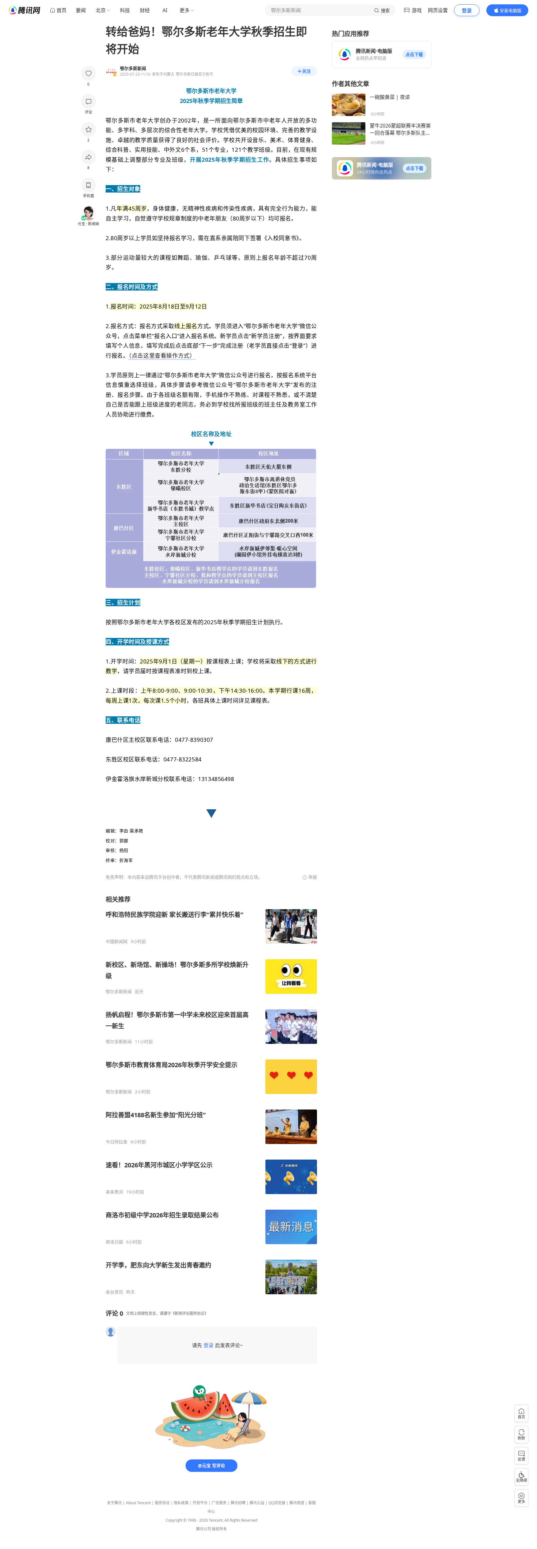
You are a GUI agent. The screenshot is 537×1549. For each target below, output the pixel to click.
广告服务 (219, 1502)
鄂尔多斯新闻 (119, 991)
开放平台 (200, 1502)
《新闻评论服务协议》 (189, 1313)
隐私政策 (181, 1502)
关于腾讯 (114, 1502)
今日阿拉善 (116, 1142)
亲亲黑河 (114, 1192)
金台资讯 (114, 1292)
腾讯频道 (296, 1502)
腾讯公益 (257, 1502)
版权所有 (219, 1529)
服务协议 (162, 1502)
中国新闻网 (116, 941)
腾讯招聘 (238, 1502)
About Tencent (138, 1502)
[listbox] (211, 1095)
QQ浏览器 (276, 1502)
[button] (414, 54)
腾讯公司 (203, 1529)
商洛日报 (114, 1242)
